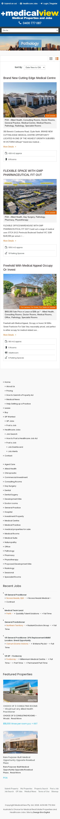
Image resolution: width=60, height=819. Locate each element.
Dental (8, 490)
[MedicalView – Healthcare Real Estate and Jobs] (30, 14)
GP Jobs (10, 421)
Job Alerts (13, 451)
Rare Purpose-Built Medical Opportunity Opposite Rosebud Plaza (19, 760)
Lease (7, 408)
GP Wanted (10, 416)
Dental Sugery (11, 494)
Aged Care (10, 464)
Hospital (8, 512)
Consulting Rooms (13, 481)
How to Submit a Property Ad (19, 395)
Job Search (11, 434)
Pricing (9, 390)
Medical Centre (12, 520)
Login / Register (50, 3)
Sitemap (54, 792)
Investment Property (14, 516)
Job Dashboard (15, 447)
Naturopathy (10, 542)
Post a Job (11, 425)
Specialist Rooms (13, 577)
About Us (10, 386)
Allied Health (10, 468)
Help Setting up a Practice (18, 403)
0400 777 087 (32, 23)
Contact (8, 455)
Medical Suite (11, 538)
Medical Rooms (12, 533)
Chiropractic (10, 473)
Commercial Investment (16, 477)
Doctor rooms (11, 503)
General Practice (13, 507)
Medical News (13, 399)
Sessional (9, 572)
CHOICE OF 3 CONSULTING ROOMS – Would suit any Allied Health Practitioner (20, 709)
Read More (16, 718)
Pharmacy (9, 555)
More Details (9, 147)
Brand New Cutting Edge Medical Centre (29, 78)
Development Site (13, 499)
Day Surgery (10, 486)
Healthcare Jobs (30, 3)
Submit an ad (10, 3)
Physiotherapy (11, 559)
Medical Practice (13, 525)
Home (7, 382)
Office (7, 546)
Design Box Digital (41, 812)
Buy (6, 412)
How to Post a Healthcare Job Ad (21, 438)
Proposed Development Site (18, 564)
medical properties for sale (18, 529)
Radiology (9, 568)
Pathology (9, 551)
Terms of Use (43, 792)
